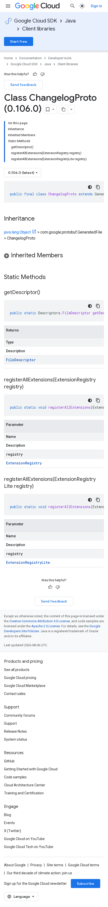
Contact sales (15, 694)
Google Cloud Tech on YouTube (28, 847)
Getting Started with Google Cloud (31, 769)
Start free (18, 41)
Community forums (19, 715)
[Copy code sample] (98, 187)
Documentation (30, 58)
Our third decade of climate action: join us (39, 873)
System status (15, 739)
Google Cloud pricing (20, 678)
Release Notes (15, 731)
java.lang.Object (17, 232)
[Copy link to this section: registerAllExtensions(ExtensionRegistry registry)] (29, 387)
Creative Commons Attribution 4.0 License (39, 621)
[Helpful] (35, 74)
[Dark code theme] (90, 187)
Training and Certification (24, 793)
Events (9, 823)
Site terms (55, 865)
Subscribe (85, 883)
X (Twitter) (12, 831)
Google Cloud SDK (35, 21)
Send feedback (23, 84)
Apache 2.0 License (45, 626)
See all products (16, 670)
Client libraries (38, 29)
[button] (54, 256)
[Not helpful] (42, 74)
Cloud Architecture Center (24, 785)
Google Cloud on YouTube (24, 839)
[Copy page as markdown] (63, 109)
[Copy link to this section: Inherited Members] (68, 256)
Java (70, 21)
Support (10, 723)
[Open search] (73, 6)
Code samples (15, 777)
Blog (7, 815)
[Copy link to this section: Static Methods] (52, 278)
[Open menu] (8, 6)
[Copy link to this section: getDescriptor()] (45, 293)
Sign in (96, 6)
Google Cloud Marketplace (24, 686)
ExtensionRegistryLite (28, 562)
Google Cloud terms (83, 865)
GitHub (9, 761)
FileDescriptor (21, 359)
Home (8, 58)
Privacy (36, 865)
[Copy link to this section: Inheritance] (40, 219)
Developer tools (59, 58)
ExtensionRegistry (24, 463)
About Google (15, 865)
